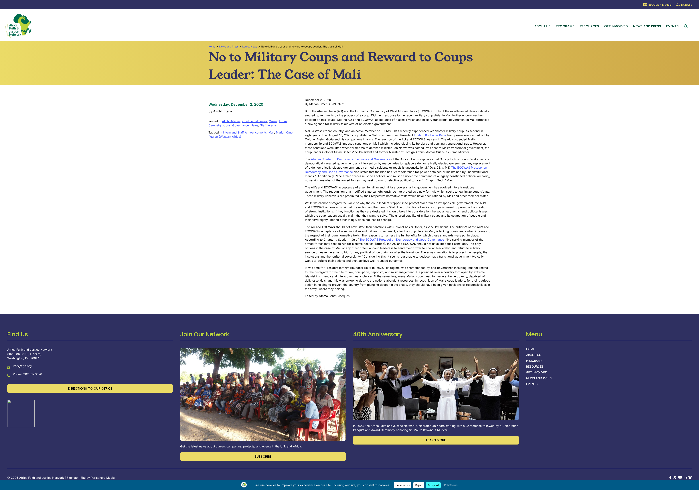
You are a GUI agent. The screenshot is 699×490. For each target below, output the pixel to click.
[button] (686, 26)
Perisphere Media (103, 477)
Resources (589, 26)
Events (672, 26)
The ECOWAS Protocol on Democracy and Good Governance (402, 239)
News (254, 125)
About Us (542, 26)
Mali (271, 132)
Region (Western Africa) (224, 136)
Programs (565, 26)
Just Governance (237, 125)
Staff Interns (268, 125)
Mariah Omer (284, 132)
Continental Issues (254, 121)
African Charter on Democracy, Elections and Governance (350, 159)
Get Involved (616, 26)
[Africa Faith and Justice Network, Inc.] (21, 413)
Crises (273, 121)
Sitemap (72, 477)
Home (530, 349)
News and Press (647, 26)
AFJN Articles (231, 121)
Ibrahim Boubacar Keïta (430, 135)
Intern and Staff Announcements (245, 132)
